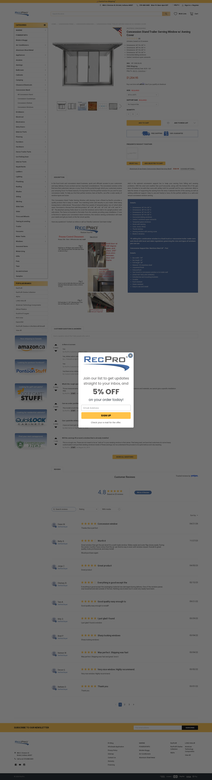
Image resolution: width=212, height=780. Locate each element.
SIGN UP (106, 415)
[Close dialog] (130, 355)
